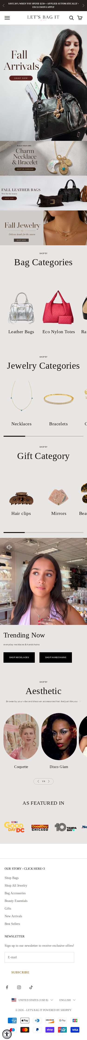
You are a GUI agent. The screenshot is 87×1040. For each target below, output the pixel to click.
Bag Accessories (15, 893)
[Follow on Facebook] (7, 987)
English (65, 1000)
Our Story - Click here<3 (25, 868)
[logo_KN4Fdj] (47, 827)
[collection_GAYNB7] (59, 488)
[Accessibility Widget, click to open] (7, 1034)
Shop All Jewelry (16, 885)
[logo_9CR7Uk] (73, 827)
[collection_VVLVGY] (59, 736)
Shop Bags (12, 878)
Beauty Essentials (16, 901)
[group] (43, 83)
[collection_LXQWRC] (21, 736)
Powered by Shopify (57, 1010)
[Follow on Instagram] (19, 987)
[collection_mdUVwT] (21, 488)
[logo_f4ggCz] (21, 827)
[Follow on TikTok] (31, 987)
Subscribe (20, 972)
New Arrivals (13, 916)
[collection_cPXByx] (59, 301)
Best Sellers (12, 924)
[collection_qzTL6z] (21, 399)
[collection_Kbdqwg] (21, 301)
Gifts (8, 908)
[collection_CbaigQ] (59, 399)
